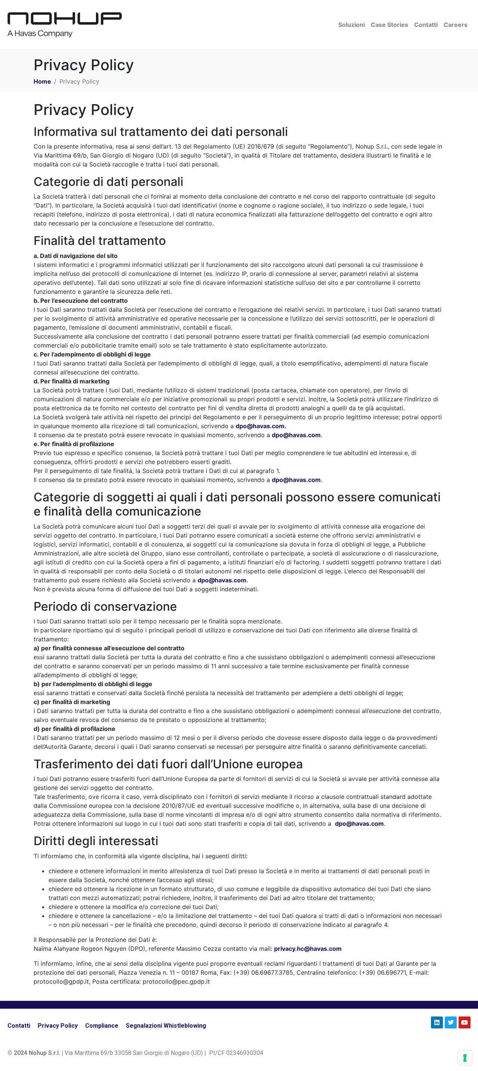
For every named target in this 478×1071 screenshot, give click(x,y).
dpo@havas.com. (261, 426)
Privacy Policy (58, 1025)
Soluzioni (351, 24)
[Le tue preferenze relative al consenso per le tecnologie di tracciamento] (465, 1058)
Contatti (426, 24)
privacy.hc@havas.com (308, 948)
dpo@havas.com (296, 435)
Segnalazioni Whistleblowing (166, 1025)
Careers (456, 24)
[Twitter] (451, 1022)
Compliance (101, 1025)
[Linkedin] (437, 1022)
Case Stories (389, 24)
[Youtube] (465, 1022)
